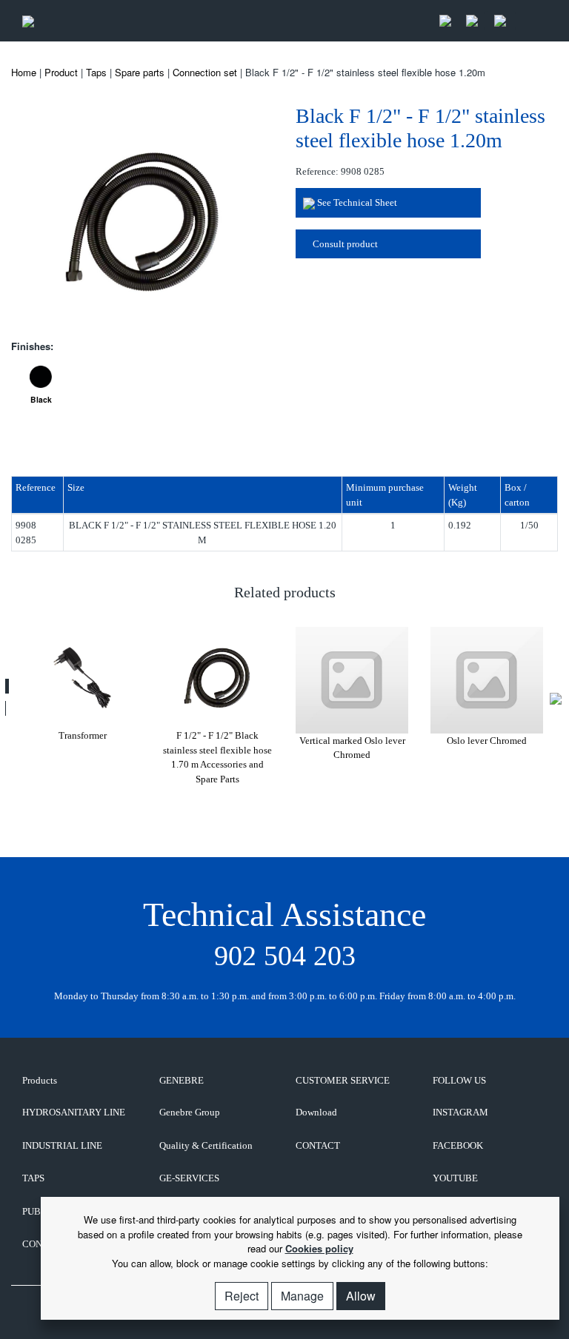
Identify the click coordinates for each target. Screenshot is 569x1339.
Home (23, 72)
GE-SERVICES (189, 1178)
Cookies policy (319, 1248)
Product (61, 72)
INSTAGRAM (460, 1112)
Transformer (83, 735)
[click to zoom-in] (142, 219)
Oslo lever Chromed (487, 740)
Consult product (344, 243)
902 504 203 (285, 955)
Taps (96, 72)
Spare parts (139, 72)
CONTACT (318, 1145)
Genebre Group (189, 1112)
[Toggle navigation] (531, 21)
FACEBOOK (458, 1145)
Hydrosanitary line (73, 1112)
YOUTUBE (455, 1178)
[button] (7, 686)
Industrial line (62, 1145)
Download (316, 1112)
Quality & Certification (206, 1145)
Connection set (205, 72)
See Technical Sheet (356, 202)
